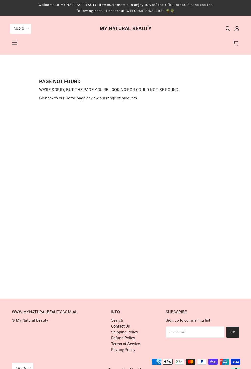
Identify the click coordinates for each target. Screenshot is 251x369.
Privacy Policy (123, 349)
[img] (228, 28)
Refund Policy (123, 338)
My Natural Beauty (125, 28)
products (129, 98)
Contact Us (120, 326)
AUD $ (19, 28)
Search (117, 320)
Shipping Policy (124, 332)
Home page (75, 98)
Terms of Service (125, 344)
